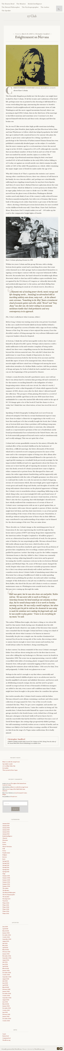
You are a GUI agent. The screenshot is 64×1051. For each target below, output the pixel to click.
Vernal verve (14, 796)
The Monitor (21, 4)
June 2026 (5, 926)
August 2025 (5, 941)
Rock (3, 859)
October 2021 (6, 1010)
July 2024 (5, 962)
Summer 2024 (6, 882)
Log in (4, 1034)
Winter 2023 (5, 909)
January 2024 (6, 970)
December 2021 (6, 1008)
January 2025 (6, 954)
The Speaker (6, 10)
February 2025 (6, 951)
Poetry (4, 850)
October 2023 (6, 974)
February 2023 (6, 989)
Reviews (4, 857)
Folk (3, 848)
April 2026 (5, 928)
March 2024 (5, 968)
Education (5, 840)
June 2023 (5, 983)
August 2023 (5, 979)
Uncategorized (6, 898)
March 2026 (5, 931)
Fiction (4, 844)
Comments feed (6, 1038)
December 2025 (6, 935)
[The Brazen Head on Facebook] (58, 1049)
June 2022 (5, 1002)
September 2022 (6, 997)
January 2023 (6, 991)
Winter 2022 (5, 907)
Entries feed (5, 1036)
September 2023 (6, 976)
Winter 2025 (5, 913)
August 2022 (5, 999)
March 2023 (5, 987)
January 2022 (6, 1006)
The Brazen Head (8, 4)
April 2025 (5, 947)
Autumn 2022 (6, 827)
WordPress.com (39, 1049)
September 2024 (6, 958)
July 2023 (5, 981)
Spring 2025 (5, 869)
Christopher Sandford (42, 34)
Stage (3, 873)
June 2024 (5, 964)
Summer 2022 (6, 878)
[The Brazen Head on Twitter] (61, 1049)
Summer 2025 (6, 884)
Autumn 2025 (6, 834)
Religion (4, 855)
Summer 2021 (6, 875)
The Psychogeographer (30, 7)
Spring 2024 (5, 867)
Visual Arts (5, 900)
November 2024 (6, 956)
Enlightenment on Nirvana (32, 37)
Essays (4, 842)
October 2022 (6, 995)
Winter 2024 (5, 911)
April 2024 (5, 966)
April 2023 (5, 985)
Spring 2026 (5, 871)
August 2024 (5, 960)
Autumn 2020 (6, 823)
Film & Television (7, 846)
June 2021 (5, 1012)
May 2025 (5, 945)
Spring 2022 (5, 863)
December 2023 (6, 972)
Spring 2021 (5, 861)
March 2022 (5, 1004)
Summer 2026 (6, 886)
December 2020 (6, 1018)
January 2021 (5, 1016)
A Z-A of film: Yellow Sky (8, 766)
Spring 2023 (5, 865)
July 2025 (5, 943)
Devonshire (5, 768)
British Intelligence (35, 4)
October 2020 (6, 1020)
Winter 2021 (5, 905)
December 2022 (6, 993)
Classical (4, 838)
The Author (45, 7)
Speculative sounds (7, 764)
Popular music (6, 852)
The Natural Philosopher (11, 7)
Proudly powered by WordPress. (12, 1049)
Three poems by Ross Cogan (9, 770)
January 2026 (6, 933)
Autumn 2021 (5, 825)
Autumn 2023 (6, 829)
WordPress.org (6, 1040)
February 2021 (6, 1014)
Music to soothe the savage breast (11, 761)
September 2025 (6, 939)
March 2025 (5, 949)
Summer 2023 (6, 880)
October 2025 (6, 937)
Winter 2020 (5, 903)
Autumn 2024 (6, 832)
